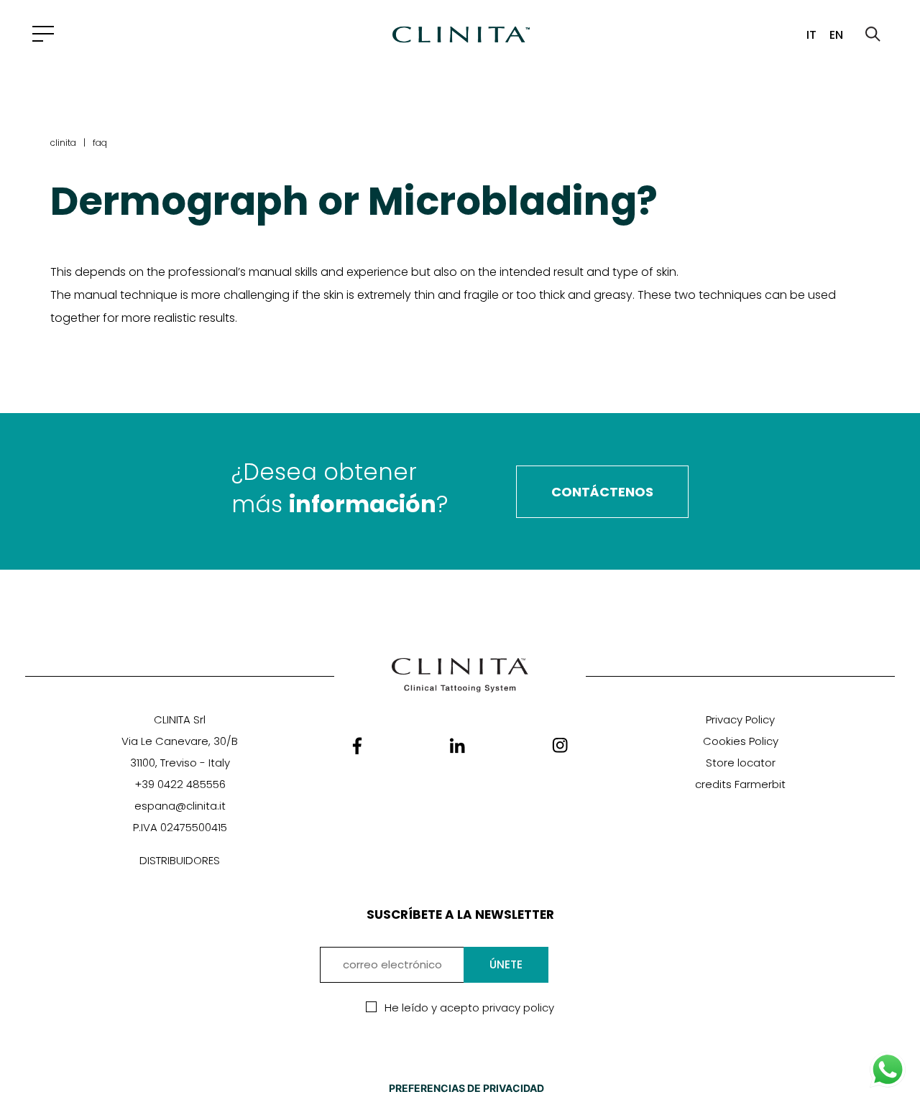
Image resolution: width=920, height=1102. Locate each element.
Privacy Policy (740, 719)
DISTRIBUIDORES (179, 860)
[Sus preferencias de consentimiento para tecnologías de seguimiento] (466, 1088)
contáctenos (602, 492)
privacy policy (518, 1007)
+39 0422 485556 (180, 784)
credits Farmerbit (740, 784)
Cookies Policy (740, 741)
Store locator (741, 762)
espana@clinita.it (180, 805)
